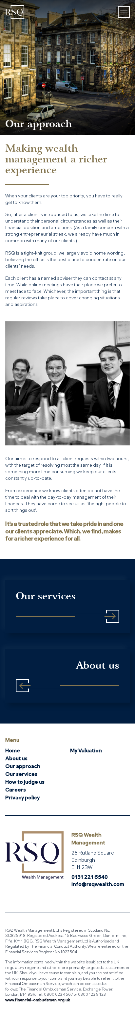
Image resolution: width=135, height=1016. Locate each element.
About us (16, 758)
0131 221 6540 (89, 877)
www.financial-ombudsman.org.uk (37, 1000)
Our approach (22, 766)
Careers (15, 790)
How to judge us (25, 782)
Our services (21, 774)
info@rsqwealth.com (97, 884)
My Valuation (86, 751)
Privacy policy (22, 798)
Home (12, 751)
